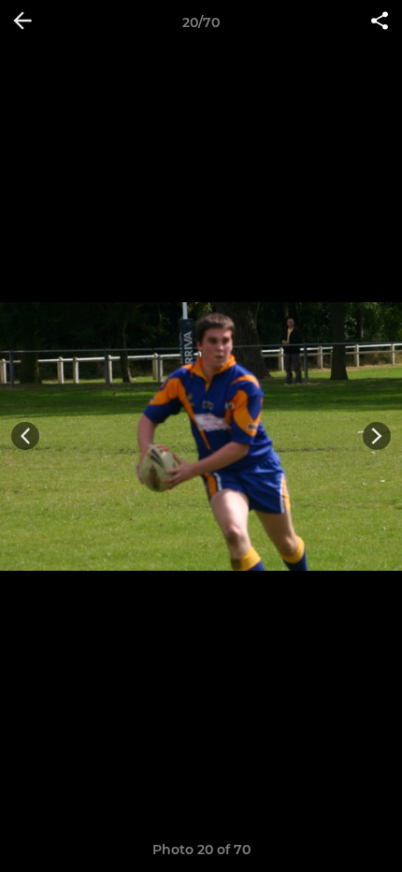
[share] (379, 22)
